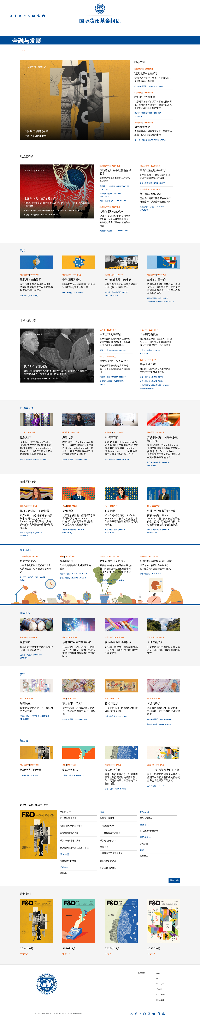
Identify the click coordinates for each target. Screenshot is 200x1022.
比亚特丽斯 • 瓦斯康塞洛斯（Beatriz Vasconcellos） (155, 387)
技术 (149, 506)
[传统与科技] (163, 685)
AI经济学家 (111, 437)
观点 (22, 250)
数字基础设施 (148, 364)
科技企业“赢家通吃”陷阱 (161, 511)
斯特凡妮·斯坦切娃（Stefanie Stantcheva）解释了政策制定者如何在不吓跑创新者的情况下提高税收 (121, 520)
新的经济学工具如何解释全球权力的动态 (115, 179)
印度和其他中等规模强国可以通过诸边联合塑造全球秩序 (78, 285)
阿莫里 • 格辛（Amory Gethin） (113, 377)
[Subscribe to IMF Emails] (43, 15)
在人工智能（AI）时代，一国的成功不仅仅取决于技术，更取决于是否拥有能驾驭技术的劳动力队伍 (78, 651)
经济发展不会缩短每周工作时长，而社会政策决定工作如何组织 (115, 369)
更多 (172, 880)
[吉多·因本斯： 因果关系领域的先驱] (163, 419)
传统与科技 (153, 703)
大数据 (107, 764)
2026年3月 (153, 330)
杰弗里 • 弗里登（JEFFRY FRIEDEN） (114, 230)
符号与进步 (111, 703)
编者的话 (64, 854)
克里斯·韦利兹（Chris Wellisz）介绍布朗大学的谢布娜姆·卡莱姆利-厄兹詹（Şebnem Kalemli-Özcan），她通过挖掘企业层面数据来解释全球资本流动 (36, 448)
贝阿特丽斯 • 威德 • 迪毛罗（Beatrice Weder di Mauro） (161, 300)
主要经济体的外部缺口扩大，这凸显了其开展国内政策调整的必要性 (163, 650)
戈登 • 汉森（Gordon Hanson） (114, 350)
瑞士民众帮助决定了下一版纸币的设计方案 (36, 709)
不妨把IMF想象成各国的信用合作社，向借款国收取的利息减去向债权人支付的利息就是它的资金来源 (116, 570)
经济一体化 (109, 637)
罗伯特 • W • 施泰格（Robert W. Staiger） (42, 214)
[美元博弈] (78, 493)
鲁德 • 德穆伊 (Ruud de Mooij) (73, 577)
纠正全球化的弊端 (110, 334)
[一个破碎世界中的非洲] (121, 262)
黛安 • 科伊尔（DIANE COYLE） (152, 377)
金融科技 (144, 556)
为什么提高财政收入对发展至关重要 (75, 567)
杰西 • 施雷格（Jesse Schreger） (114, 200)
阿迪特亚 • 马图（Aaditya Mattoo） (39, 210)
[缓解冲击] (36, 624)
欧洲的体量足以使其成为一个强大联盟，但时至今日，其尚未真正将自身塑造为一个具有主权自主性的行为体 (163, 288)
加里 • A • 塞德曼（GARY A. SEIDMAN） (158, 464)
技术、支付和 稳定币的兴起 (163, 770)
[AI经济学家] (121, 419)
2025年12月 (118, 432)
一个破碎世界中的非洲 (118, 279)
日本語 (159, 989)
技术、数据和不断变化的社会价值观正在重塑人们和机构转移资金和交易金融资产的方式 (163, 777)
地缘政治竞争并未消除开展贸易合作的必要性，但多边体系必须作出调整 (56, 204)
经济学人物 (26, 408)
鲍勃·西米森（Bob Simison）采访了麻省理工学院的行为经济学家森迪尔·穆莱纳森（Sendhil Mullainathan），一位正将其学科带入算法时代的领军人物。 (121, 448)
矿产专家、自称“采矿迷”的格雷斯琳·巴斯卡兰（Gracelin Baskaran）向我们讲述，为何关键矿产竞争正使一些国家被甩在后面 (36, 521)
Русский (160, 994)
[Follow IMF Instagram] (24, 15)
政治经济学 (144, 189)
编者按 (24, 740)
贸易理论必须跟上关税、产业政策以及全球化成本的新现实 (153, 79)
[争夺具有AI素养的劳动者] (78, 624)
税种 (106, 506)
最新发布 (141, 973)
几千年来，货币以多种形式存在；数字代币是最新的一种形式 (155, 567)
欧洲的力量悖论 (156, 279)
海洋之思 (67, 437)
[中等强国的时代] (78, 262)
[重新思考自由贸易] (36, 262)
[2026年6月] (36, 920)
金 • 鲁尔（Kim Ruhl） (29, 295)
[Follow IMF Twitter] (11, 15)
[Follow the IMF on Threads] (29, 15)
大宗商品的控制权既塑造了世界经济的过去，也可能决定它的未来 (153, 133)
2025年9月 (159, 432)
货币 (64, 506)
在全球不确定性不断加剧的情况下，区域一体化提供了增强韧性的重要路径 (121, 650)
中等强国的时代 (71, 279)
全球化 (102, 330)
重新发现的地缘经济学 (153, 170)
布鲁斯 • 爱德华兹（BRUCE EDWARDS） (31, 534)
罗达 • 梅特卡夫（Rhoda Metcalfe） (115, 531)
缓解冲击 (25, 642)
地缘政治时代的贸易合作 (40, 198)
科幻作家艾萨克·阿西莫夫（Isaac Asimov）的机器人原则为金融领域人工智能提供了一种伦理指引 (156, 342)
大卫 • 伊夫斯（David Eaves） (152, 381)
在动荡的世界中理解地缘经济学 (115, 172)
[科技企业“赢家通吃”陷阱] (163, 493)
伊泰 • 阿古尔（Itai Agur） (151, 573)
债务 (64, 764)
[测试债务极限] (78, 752)
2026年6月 (42, 67)
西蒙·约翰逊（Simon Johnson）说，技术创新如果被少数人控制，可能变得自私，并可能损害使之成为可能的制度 (163, 520)
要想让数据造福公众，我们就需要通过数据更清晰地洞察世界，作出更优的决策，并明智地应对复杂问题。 (121, 779)
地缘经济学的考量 (37, 131)
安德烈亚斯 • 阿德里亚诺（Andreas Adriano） (34, 718)
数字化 (143, 359)
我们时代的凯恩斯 (144, 97)
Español (160, 1000)
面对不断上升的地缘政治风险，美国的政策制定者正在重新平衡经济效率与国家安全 (36, 287)
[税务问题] (121, 493)
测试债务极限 (70, 770)
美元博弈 (67, 511)
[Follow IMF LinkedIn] (20, 15)
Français (160, 983)
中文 (22, 50)
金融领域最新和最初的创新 (156, 561)
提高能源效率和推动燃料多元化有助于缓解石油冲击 (36, 648)
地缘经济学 (32, 67)
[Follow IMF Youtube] (33, 15)
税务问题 (110, 511)
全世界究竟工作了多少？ (114, 361)
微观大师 (25, 437)
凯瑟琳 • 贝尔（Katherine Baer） (74, 573)
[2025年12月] (121, 920)
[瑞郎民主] (36, 685)
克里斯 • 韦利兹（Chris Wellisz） (34, 459)
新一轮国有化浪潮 (150, 194)
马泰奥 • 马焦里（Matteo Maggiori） (110, 195)
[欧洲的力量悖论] (163, 262)
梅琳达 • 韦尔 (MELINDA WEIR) (159, 724)
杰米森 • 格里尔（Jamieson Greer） (149, 86)
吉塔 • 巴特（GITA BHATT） (36, 136)
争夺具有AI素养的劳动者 (76, 642)
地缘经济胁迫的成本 (111, 211)
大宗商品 (138, 122)
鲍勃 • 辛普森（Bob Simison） (117, 459)
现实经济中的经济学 (146, 73)
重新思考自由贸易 (30, 279)
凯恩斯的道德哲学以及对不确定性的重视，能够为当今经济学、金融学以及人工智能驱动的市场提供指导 (153, 105)
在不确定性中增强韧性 (118, 642)
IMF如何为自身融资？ (113, 561)
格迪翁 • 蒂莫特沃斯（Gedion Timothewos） (117, 294)
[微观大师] (36, 419)
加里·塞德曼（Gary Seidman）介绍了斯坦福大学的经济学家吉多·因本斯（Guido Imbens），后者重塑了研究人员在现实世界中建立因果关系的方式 (163, 451)
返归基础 (25, 550)
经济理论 (138, 92)
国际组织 (104, 556)
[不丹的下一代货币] (78, 685)
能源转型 (23, 637)
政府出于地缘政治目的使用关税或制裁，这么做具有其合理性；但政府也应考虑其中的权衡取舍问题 (115, 221)
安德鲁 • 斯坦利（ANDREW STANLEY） (31, 656)
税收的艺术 (66, 561)
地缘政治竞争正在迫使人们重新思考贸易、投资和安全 (121, 285)
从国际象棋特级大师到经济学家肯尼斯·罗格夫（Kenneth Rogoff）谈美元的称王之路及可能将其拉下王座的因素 (78, 520)
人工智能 (143, 330)
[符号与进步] (121, 685)
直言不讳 (144, 825)
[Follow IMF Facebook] (15, 15)
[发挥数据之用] (121, 752)
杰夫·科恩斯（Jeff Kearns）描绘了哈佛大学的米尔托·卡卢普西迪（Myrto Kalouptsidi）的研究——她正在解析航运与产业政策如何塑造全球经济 (77, 448)
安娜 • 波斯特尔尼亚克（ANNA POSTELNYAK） (112, 582)
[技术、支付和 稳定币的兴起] (163, 752)
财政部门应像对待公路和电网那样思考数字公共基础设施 (155, 370)
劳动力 (102, 356)
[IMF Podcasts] (38, 15)
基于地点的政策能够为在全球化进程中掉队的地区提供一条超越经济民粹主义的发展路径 (115, 342)
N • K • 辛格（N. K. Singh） (73, 292)
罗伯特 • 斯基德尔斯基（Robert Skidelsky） (42, 378)
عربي (158, 973)
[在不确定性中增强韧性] (121, 624)
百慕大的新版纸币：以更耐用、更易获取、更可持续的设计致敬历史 (163, 711)
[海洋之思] (78, 419)
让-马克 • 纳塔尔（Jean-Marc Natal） (150, 140)
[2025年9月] (163, 920)
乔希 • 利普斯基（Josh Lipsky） (153, 183)
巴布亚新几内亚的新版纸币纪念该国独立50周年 (121, 709)
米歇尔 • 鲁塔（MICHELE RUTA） (71, 210)
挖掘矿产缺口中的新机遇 (34, 511)
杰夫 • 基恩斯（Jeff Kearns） (75, 459)
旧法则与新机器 (149, 334)
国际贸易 (138, 69)
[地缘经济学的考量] (36, 752)
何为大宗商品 (142, 127)
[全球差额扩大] (163, 624)
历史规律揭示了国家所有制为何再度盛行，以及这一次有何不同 (155, 200)
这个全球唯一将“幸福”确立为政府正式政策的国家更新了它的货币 (78, 711)
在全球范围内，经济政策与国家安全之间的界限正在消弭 (155, 176)
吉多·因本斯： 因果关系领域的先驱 (162, 439)
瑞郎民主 (25, 703)
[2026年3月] (78, 920)
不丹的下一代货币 (72, 703)
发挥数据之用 (113, 770)
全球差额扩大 (155, 642)
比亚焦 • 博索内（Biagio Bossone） (150, 352)
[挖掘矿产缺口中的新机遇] (36, 493)
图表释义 (25, 613)
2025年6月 (156, 506)
